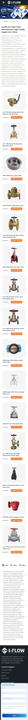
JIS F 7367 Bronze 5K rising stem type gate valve (12, 145)
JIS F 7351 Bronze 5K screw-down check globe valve (13, 298)
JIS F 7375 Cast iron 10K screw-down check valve (14, 548)
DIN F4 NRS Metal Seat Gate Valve (13, 267)
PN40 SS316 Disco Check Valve (12, 176)
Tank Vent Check (6, 670)
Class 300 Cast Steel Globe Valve (13, 424)
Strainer (3, 676)
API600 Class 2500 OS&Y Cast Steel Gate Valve (13, 393)
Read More (5, 117)
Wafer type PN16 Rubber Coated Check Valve (13, 361)
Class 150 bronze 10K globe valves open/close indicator (13, 236)
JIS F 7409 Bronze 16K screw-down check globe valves (13, 330)
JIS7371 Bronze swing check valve (13, 205)
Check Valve (5, 673)
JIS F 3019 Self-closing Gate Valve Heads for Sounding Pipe (13, 113)
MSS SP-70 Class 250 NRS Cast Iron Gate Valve (13, 486)
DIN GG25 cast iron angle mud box (13, 517)
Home (6, 21)
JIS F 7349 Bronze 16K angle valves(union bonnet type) (11, 455)
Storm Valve (5, 678)
